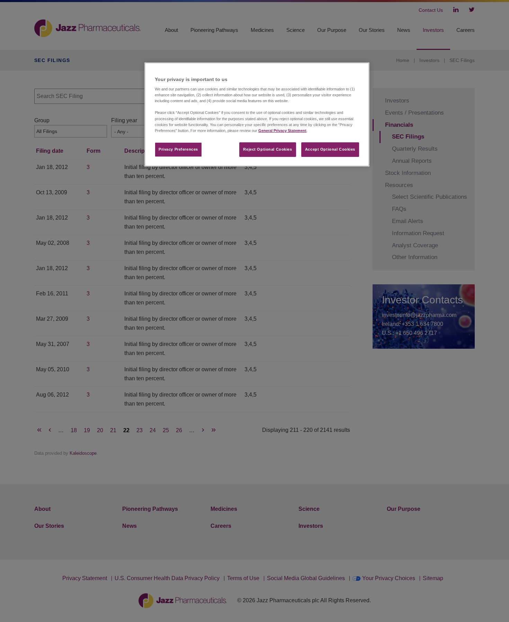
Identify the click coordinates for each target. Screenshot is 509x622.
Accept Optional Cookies (330, 149)
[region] (256, 114)
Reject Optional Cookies (267, 149)
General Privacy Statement (282, 130)
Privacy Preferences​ (178, 149)
